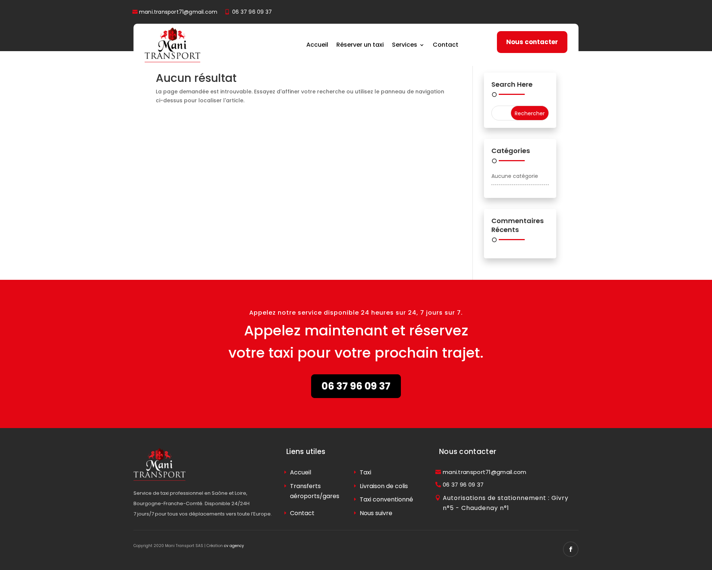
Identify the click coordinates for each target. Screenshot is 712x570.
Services (404, 44)
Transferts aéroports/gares (314, 491)
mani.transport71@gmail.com (178, 12)
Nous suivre (376, 513)
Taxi (365, 472)
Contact (445, 44)
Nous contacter (532, 41)
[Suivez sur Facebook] (570, 549)
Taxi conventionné (386, 499)
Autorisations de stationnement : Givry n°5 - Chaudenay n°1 (505, 503)
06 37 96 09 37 (252, 12)
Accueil (317, 44)
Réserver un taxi (360, 44)
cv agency (234, 546)
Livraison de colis (384, 486)
